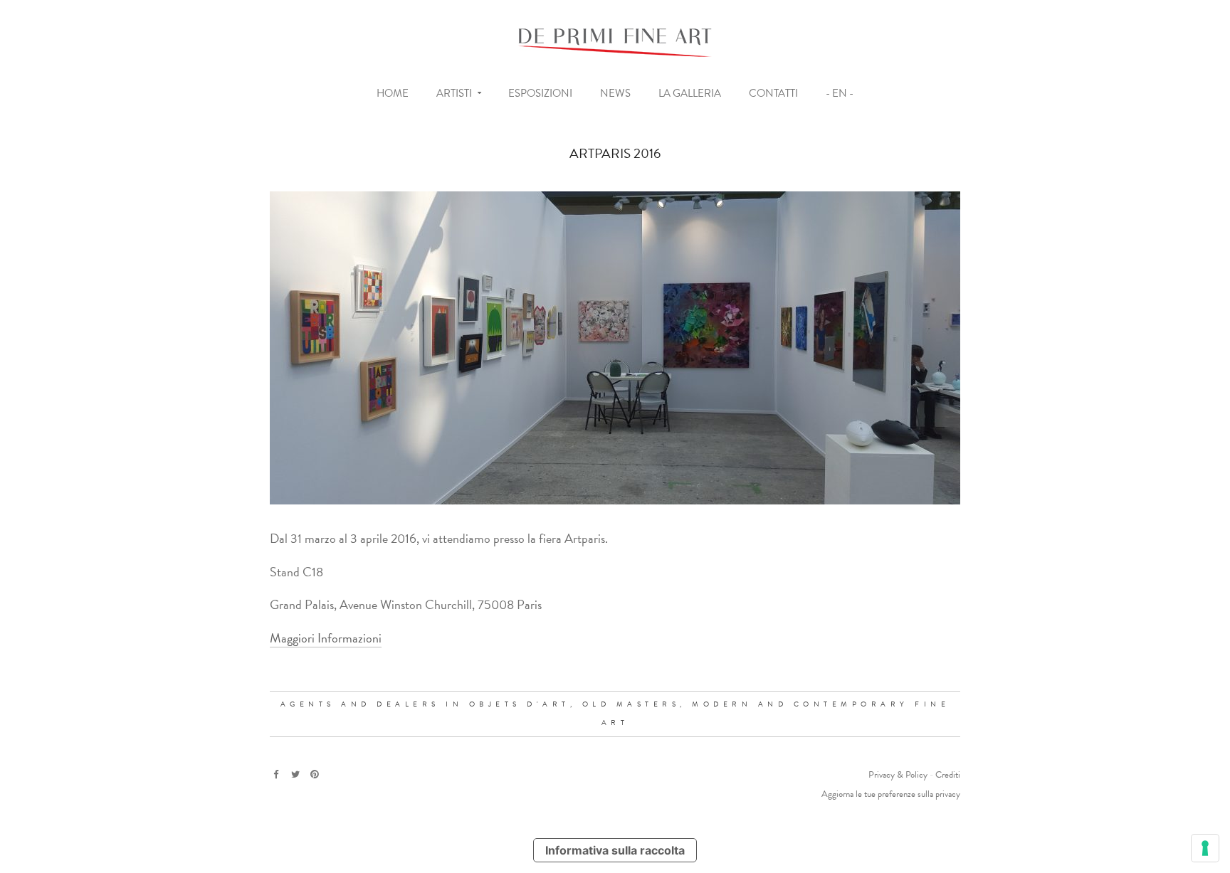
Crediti (947, 775)
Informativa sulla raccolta (615, 850)
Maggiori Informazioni (326, 637)
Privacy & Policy (897, 775)
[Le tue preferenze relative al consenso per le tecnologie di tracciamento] (1205, 848)
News (615, 93)
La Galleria (689, 93)
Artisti (454, 93)
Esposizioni (540, 93)
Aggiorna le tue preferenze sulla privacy (890, 794)
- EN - (839, 93)
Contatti (773, 93)
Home (393, 93)
